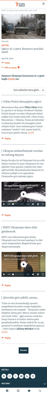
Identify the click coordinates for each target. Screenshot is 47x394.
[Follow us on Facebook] (4, 376)
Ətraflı (31, 133)
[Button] (6, 63)
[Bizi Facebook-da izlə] (7, 391)
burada (11, 79)
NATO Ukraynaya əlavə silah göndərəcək (24, 256)
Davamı (23, 350)
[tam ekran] (42, 204)
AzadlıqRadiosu (17, 189)
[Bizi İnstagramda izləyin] (18, 391)
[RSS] (27, 376)
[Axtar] (40, 391)
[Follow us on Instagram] (9, 376)
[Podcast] (32, 376)
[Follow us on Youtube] (21, 376)
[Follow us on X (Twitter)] (15, 376)
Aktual (5, 45)
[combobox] (28, 90)
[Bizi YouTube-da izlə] (29, 391)
